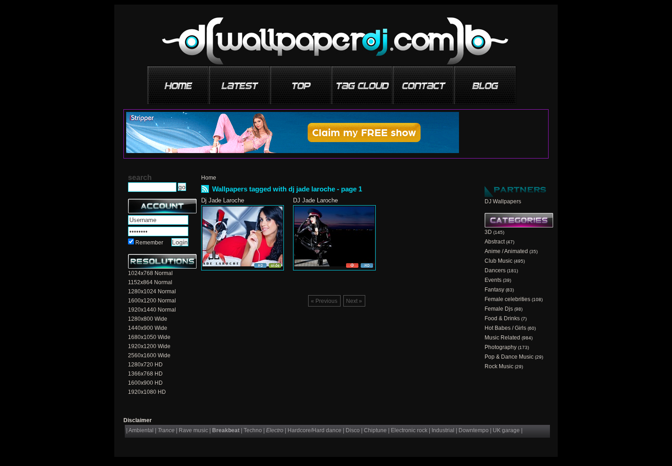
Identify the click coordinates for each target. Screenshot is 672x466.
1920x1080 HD (147, 392)
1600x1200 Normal (152, 300)
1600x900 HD (145, 383)
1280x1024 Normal (152, 291)
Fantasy (494, 289)
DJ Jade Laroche (315, 200)
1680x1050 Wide (149, 337)
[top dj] (485, 82)
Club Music (498, 261)
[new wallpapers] (240, 82)
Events (493, 280)
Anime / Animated (506, 251)
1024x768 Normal (150, 273)
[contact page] (423, 82)
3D (488, 232)
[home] (178, 82)
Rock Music (499, 366)
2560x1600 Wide (149, 355)
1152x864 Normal (150, 282)
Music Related (502, 337)
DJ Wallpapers (503, 201)
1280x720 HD (145, 364)
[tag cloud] (362, 82)
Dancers (495, 270)
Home (208, 178)
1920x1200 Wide (149, 346)
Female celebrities (507, 299)
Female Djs (499, 309)
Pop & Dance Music (509, 357)
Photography (501, 347)
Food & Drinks (502, 318)
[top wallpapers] (301, 82)
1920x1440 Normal (152, 310)
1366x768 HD (145, 374)
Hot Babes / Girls (505, 328)
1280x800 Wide (147, 319)
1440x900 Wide (147, 328)
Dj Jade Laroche (222, 200)
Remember (149, 242)
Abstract (495, 241)
